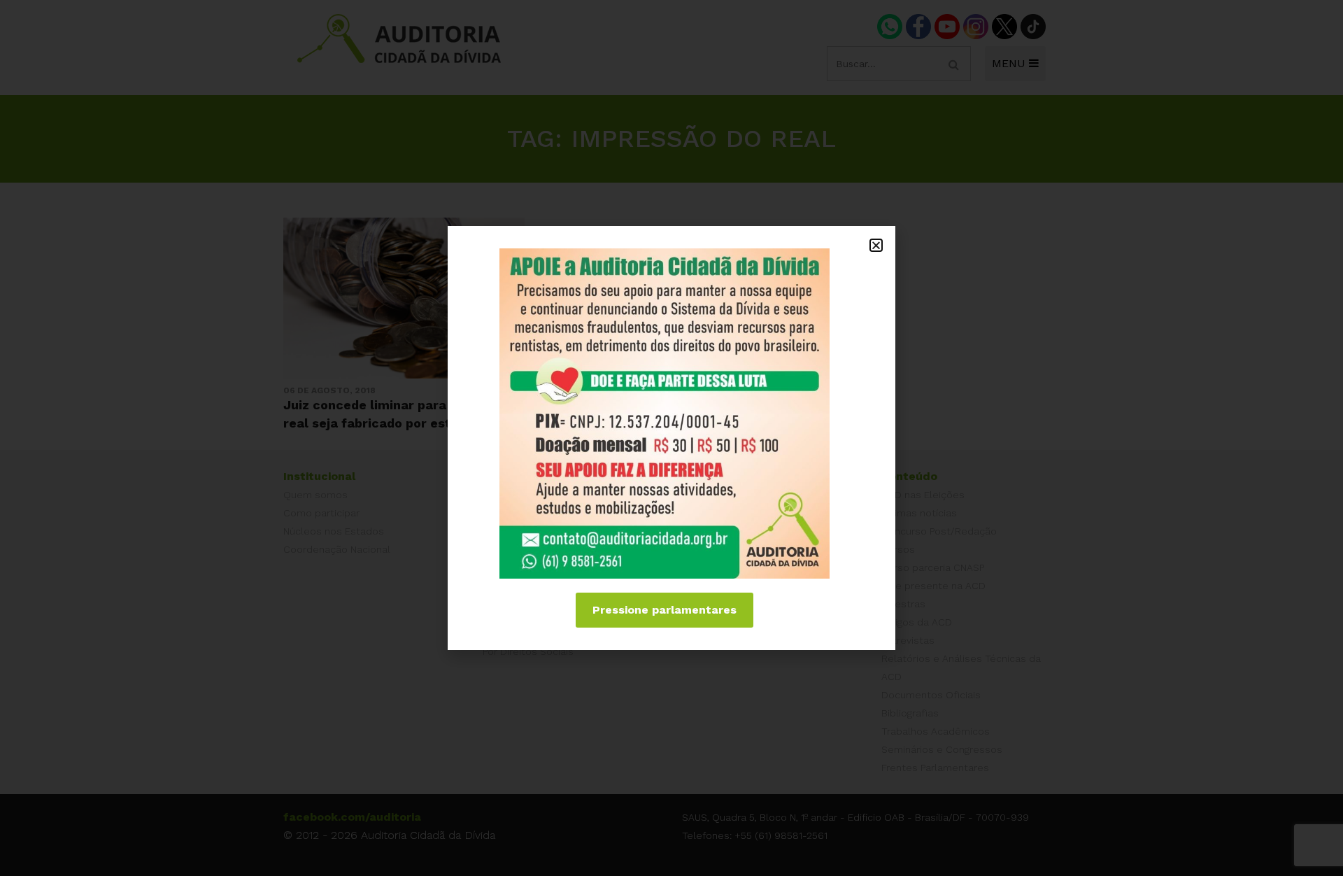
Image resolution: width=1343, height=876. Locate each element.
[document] (671, 438)
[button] (876, 245)
